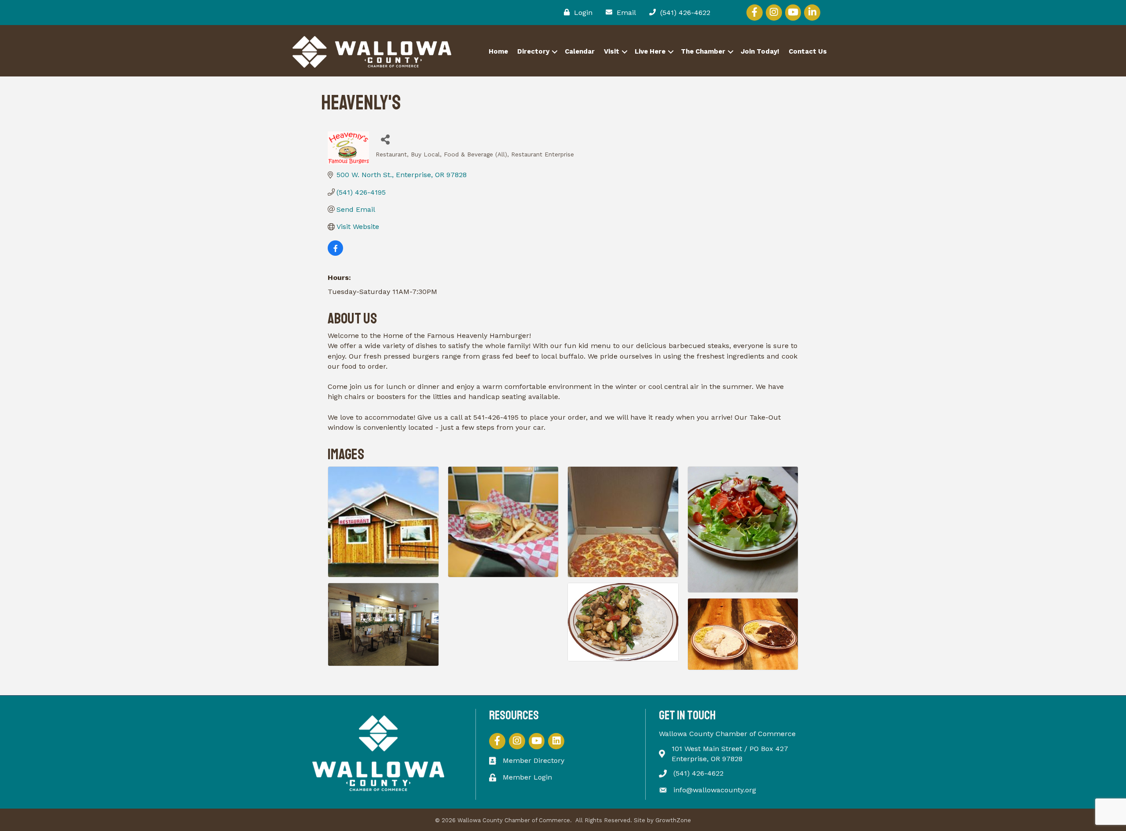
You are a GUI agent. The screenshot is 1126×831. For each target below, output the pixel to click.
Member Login (527, 777)
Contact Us (808, 51)
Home (498, 51)
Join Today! (760, 51)
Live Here (650, 51)
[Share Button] (385, 139)
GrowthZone (673, 820)
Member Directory (533, 760)
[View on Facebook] (335, 253)
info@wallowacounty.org (714, 790)
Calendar (580, 51)
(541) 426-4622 (698, 773)
